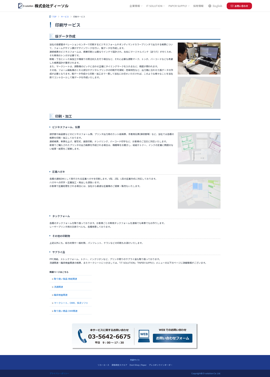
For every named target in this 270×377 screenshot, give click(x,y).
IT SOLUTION (154, 6)
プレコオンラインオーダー (160, 364)
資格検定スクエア (119, 364)
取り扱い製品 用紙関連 (65, 278)
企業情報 (135, 6)
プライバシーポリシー (59, 373)
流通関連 (58, 286)
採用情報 (198, 6)
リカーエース (103, 364)
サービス (65, 16)
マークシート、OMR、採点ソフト (71, 302)
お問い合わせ (241, 6)
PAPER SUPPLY (177, 6)
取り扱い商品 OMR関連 (65, 311)
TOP (54, 16)
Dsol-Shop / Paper (138, 364)
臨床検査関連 (61, 294)
